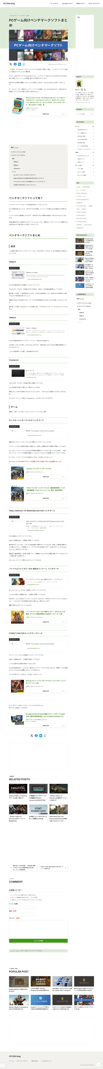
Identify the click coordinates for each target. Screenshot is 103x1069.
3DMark (16, 162)
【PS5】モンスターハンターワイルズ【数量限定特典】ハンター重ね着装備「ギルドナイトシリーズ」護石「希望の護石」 (45, 489)
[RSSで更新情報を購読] (85, 89)
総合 (13, 158)
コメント (12, 918)
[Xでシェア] (10, 64)
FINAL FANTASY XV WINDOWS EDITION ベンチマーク (29, 178)
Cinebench (17, 168)
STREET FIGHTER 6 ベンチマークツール (25, 185)
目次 (12, 147)
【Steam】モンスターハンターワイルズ (38, 469)
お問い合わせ (34, 1061)
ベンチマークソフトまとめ (18, 155)
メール (11, 904)
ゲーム (19, 15)
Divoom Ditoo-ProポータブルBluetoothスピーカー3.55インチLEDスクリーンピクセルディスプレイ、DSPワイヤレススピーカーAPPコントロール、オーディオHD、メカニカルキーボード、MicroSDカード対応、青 (46, 101)
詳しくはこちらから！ (82, 102)
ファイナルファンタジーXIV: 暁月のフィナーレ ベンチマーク (29, 181)
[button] (24, 64)
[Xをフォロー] (82, 89)
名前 (10, 911)
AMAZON (46, 114)
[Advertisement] (38, 131)
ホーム (12, 1061)
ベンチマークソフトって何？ (18, 152)
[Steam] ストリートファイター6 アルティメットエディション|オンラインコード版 (46, 682)
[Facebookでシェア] (15, 64)
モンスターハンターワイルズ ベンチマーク (25, 175)
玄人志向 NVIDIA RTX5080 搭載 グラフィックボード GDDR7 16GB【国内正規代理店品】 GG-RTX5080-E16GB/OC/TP (45, 715)
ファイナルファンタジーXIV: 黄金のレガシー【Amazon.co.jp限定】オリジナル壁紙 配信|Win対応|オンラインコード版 (45, 613)
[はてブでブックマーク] (19, 64)
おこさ (77, 89)
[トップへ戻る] (98, 1064)
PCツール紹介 (25, 15)
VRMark (16, 165)
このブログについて (46, 1061)
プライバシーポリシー (22, 1061)
